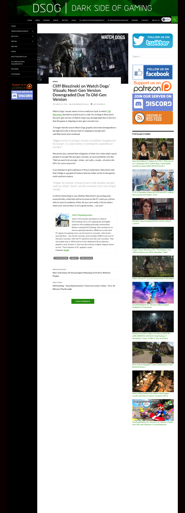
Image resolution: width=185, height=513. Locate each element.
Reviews (135, 20)
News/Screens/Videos (19, 31)
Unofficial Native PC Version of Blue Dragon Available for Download (150, 306)
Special (14, 41)
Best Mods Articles (19, 56)
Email (66, 250)
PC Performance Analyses (118, 20)
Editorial (15, 69)
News (37, 20)
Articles (14, 36)
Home (29, 20)
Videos (55, 20)
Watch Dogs (86, 258)
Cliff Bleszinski (61, 258)
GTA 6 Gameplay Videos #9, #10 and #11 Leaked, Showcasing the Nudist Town (153, 193)
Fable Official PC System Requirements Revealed (153, 278)
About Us (156, 20)
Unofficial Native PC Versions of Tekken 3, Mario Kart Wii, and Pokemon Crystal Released (152, 423)
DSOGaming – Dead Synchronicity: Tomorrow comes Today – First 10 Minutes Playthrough (84, 285)
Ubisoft (74, 258)
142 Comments (99, 104)
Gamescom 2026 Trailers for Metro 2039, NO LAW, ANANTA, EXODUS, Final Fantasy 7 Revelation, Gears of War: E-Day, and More (151, 335)
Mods (74, 20)
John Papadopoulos (80, 104)
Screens (46, 20)
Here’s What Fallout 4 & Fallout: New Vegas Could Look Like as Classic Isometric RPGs (150, 394)
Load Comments (82, 301)
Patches (65, 20)
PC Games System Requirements (91, 20)
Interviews (15, 74)
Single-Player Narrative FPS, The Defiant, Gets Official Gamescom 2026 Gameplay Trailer (152, 251)
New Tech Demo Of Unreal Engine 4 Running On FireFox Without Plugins (82, 272)
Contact (145, 20)
